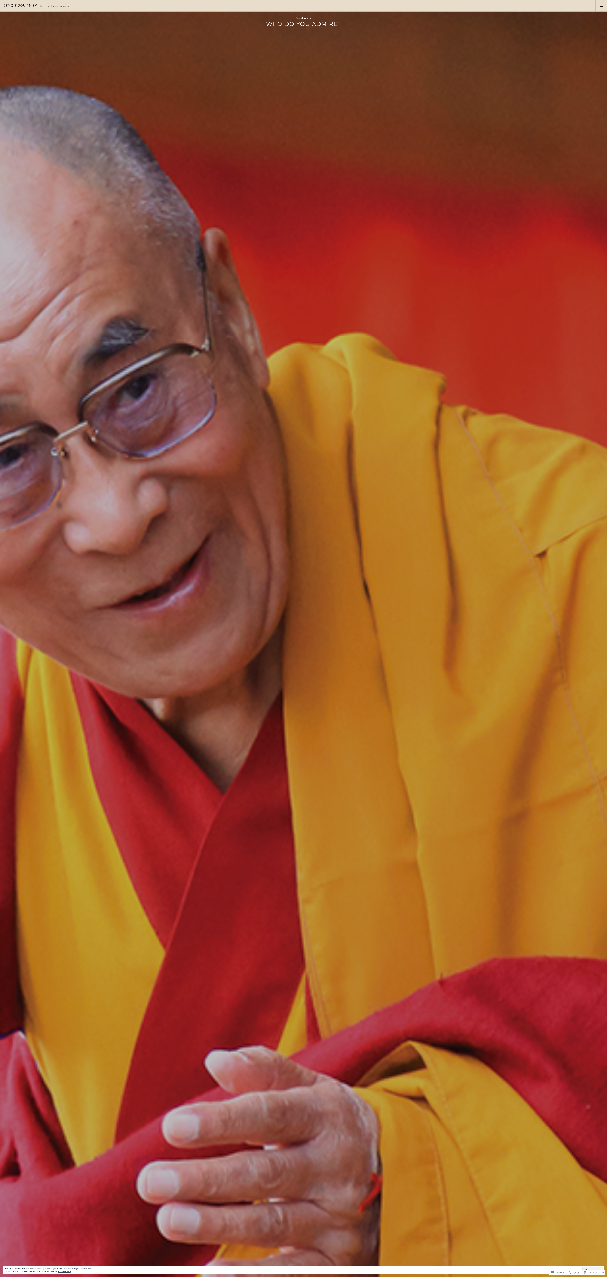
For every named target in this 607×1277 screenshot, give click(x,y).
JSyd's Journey (20, 5)
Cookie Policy (64, 1271)
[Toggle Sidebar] (601, 5)
